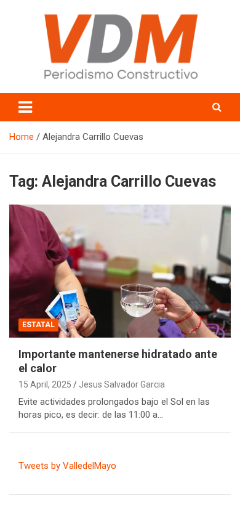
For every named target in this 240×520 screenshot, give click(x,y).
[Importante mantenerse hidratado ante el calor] (120, 271)
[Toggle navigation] (25, 107)
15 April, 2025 (44, 384)
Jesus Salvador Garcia (122, 384)
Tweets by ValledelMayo (67, 465)
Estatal (38, 324)
